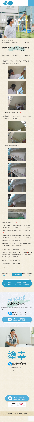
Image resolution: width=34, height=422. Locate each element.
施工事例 (10, 40)
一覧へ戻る (17, 274)
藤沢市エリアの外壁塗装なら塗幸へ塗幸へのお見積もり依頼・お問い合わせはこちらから (17, 283)
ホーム (3, 40)
